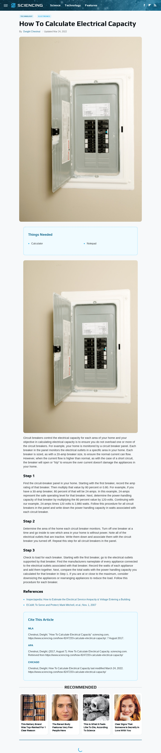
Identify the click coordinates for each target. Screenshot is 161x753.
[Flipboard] (149, 5)
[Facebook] (144, 5)
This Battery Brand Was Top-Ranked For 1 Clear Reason (33, 727)
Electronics (44, 16)
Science (55, 5)
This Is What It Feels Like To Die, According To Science (96, 727)
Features (91, 5)
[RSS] (155, 5)
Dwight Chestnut (31, 31)
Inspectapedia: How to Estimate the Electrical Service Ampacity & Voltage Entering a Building (78, 599)
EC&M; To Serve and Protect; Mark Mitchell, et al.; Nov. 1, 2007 (61, 605)
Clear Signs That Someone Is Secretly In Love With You (127, 727)
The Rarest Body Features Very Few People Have (62, 727)
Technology (73, 5)
